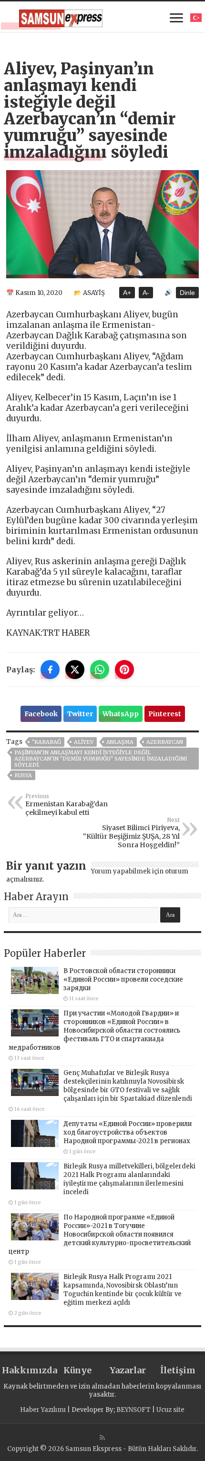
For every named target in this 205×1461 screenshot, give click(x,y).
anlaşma (119, 742)
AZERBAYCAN (164, 742)
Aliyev (83, 742)
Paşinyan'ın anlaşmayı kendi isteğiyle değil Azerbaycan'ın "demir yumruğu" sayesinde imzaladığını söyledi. (100, 758)
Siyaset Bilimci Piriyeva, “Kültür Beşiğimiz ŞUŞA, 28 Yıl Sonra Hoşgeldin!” (131, 833)
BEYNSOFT (133, 1410)
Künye (77, 1370)
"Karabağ (46, 742)
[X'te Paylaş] (74, 669)
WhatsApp (120, 714)
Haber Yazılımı (43, 1410)
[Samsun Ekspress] (60, 17)
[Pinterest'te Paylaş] (124, 669)
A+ (127, 292)
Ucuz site (170, 1410)
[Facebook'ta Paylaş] (50, 669)
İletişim (177, 1370)
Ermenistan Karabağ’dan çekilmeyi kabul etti (66, 805)
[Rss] (102, 1437)
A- (146, 292)
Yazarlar (128, 1370)
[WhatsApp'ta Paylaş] (99, 669)
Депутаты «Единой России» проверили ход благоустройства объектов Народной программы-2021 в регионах (127, 1132)
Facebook (41, 714)
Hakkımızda (27, 1370)
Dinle (187, 292)
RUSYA (23, 775)
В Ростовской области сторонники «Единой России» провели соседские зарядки (123, 979)
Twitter (80, 714)
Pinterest (164, 714)
